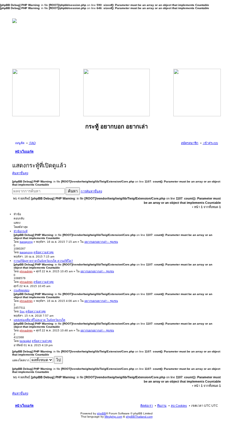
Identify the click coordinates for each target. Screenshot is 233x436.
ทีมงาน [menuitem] (162, 405)
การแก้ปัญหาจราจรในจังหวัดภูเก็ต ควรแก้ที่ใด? (43, 260)
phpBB (101, 413)
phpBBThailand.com (139, 416)
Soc (22, 311)
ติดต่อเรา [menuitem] (146, 405)
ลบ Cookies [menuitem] (179, 405)
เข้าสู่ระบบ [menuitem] (210, 143)
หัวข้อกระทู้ (21, 231)
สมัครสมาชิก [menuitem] (189, 143)
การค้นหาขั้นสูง (91, 191)
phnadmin (26, 271)
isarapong (26, 241)
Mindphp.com (113, 416)
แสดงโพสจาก (21, 360)
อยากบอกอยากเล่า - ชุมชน (101, 241)
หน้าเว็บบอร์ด (24, 151)
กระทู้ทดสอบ (21, 290)
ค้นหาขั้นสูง (20, 173)
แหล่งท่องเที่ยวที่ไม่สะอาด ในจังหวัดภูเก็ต (39, 319)
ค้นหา (73, 191)
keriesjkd (25, 340)
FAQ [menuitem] (32, 143)
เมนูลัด (19, 143)
